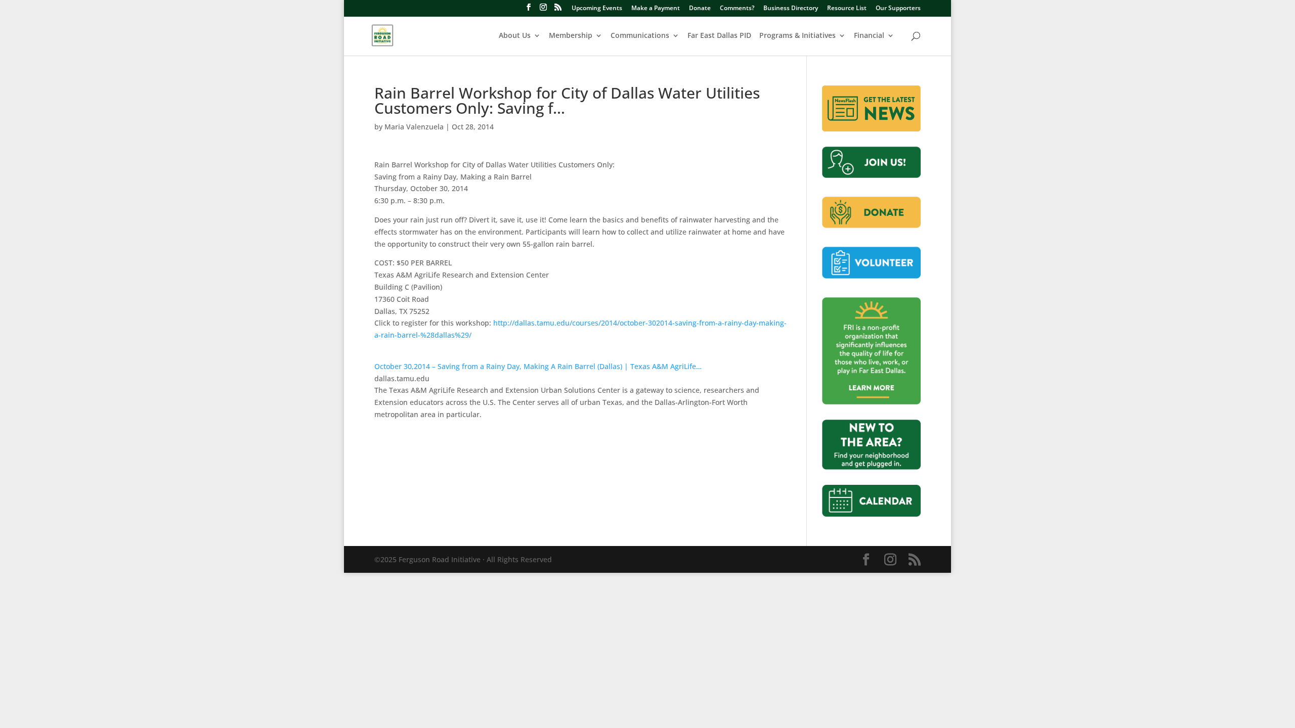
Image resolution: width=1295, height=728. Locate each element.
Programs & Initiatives (797, 36)
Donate (700, 8)
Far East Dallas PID (719, 36)
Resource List (847, 8)
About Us (515, 36)
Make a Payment (655, 8)
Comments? (737, 8)
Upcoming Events (597, 8)
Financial (869, 36)
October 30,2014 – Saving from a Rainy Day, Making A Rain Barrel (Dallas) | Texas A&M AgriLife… (538, 366)
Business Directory (790, 8)
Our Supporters (898, 8)
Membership (570, 36)
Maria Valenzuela (414, 126)
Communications (640, 36)
